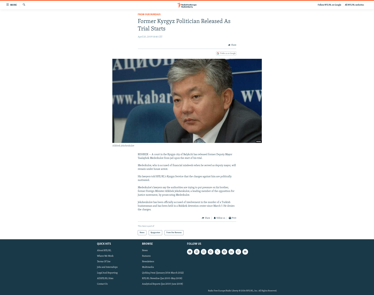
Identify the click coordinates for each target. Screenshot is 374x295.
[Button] (232, 45)
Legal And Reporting (107, 273)
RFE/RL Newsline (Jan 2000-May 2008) (162, 278)
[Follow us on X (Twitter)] (217, 251)
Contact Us (102, 284)
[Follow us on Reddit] (196, 251)
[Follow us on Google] (210, 251)
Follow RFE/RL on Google (329, 5)
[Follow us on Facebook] (224, 251)
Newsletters (148, 261)
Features (146, 256)
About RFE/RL (104, 250)
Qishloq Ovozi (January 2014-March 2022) (163, 273)
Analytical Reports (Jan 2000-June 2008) (162, 284)
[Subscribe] (245, 251)
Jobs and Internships (107, 267)
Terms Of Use (103, 261)
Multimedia (148, 267)
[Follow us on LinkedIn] (231, 251)
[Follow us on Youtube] (190, 251)
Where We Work (105, 256)
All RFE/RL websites (354, 5)
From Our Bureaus (149, 14)
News (145, 250)
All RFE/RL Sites (105, 278)
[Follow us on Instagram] (203, 251)
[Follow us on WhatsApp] (238, 251)
